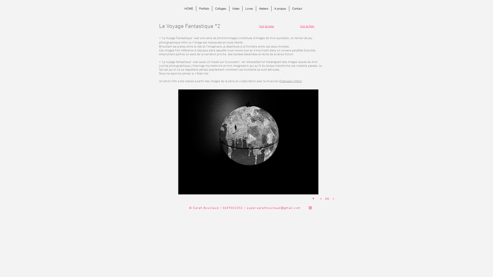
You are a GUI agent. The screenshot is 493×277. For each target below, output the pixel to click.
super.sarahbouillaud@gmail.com (274, 208)
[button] (248, 148)
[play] (314, 197)
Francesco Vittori (290, 81)
